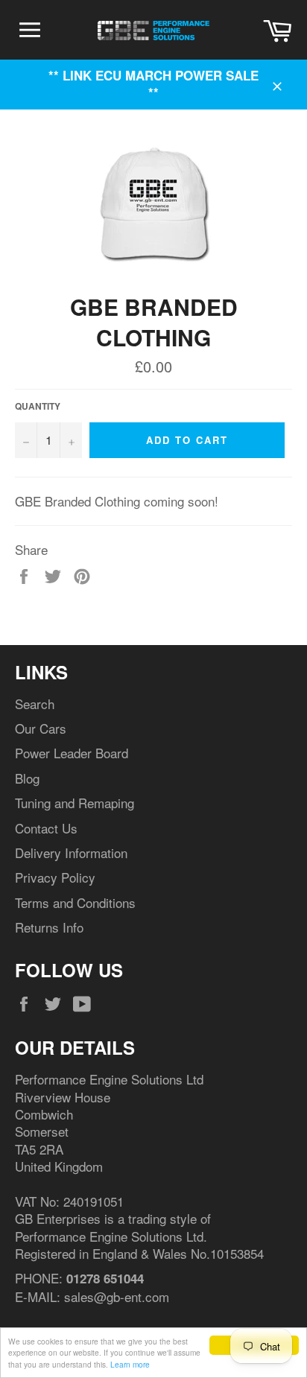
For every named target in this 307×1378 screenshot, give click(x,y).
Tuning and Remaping (74, 802)
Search (34, 703)
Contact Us (46, 828)
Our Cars (40, 728)
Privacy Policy (55, 877)
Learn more (130, 1364)
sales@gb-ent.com (116, 1296)
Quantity (37, 407)
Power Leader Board (71, 752)
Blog (27, 778)
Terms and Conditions (75, 902)
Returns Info (49, 927)
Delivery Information (71, 852)
